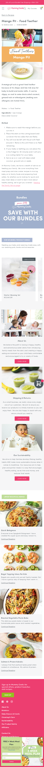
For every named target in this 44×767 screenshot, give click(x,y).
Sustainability (7, 720)
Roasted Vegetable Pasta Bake (14, 618)
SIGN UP (8, 695)
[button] (3, 8)
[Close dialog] (42, 738)
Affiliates (5, 727)
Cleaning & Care (8, 717)
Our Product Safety (9, 724)
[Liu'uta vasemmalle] (36, 256)
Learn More (22, 361)
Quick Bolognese (8, 530)
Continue (11, 761)
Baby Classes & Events (11, 714)
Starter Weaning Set (12, 295)
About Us (5, 707)
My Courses (32, 8)
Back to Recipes (8, 15)
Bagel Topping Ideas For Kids (14, 574)
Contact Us (6, 733)
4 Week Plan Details (11, 750)
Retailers (5, 710)
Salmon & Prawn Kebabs (12, 662)
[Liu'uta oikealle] (39, 256)
